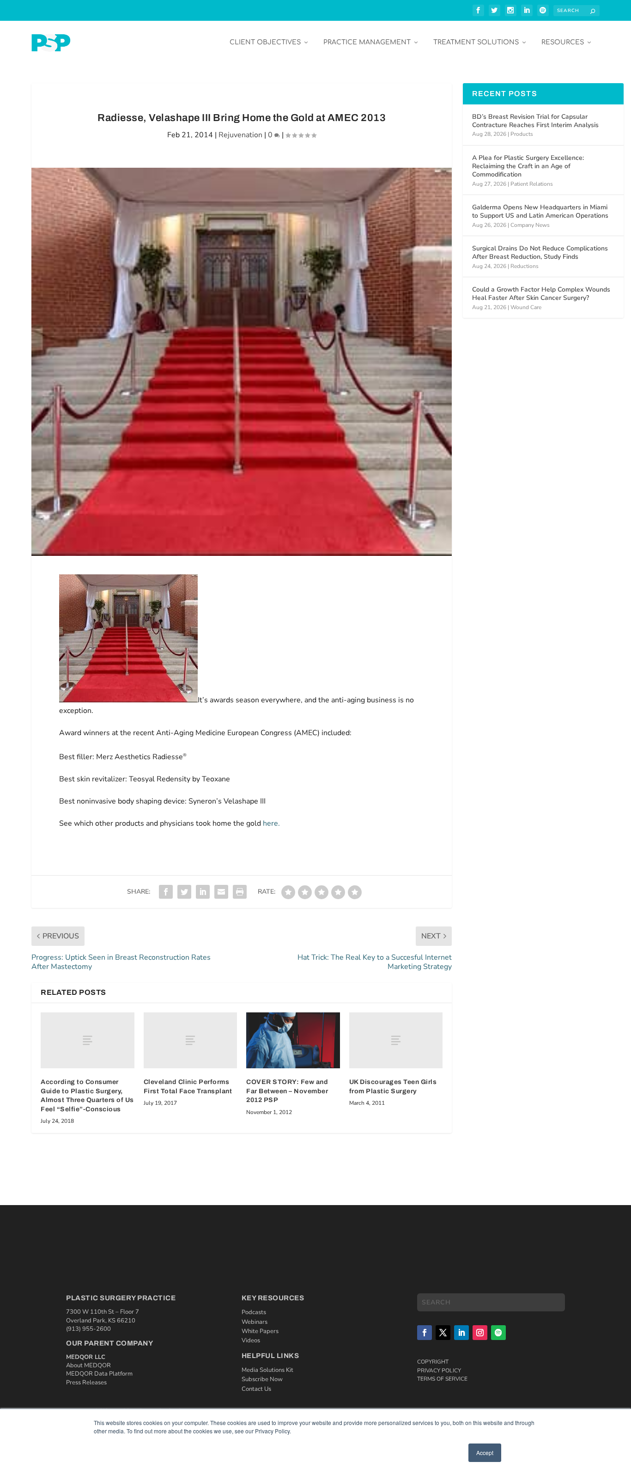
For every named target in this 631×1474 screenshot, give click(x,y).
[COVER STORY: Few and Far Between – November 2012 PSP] (293, 1040)
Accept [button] (484, 1452)
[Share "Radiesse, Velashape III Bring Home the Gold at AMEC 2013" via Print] (240, 892)
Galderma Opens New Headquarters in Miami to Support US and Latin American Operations (540, 211)
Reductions (524, 266)
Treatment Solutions (476, 42)
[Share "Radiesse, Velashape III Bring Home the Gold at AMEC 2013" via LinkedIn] (203, 892)
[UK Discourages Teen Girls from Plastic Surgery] (396, 1040)
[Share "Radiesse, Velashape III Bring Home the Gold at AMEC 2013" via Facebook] (166, 892)
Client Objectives (265, 42)
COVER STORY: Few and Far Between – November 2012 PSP (287, 1090)
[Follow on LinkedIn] (461, 1332)
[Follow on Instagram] (480, 1332)
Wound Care (525, 307)
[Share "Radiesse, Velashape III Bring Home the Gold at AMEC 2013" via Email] (221, 892)
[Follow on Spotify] (498, 1332)
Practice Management (367, 42)
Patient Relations (531, 184)
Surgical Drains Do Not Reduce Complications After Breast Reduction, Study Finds (540, 252)
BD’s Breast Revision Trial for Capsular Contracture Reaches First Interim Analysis (535, 120)
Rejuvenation (240, 135)
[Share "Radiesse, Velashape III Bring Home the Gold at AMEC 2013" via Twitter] (184, 892)
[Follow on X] (443, 1332)
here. (271, 823)
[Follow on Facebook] (424, 1332)
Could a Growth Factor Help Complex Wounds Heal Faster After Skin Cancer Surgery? (541, 293)
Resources (562, 42)
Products (521, 134)
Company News (530, 225)
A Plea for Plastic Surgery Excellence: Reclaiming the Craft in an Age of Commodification (528, 166)
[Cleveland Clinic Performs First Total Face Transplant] (190, 1040)
